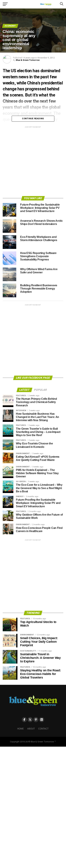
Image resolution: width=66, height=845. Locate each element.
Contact (43, 728)
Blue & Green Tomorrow (28, 60)
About (31, 728)
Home (20, 728)
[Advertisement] (33, 162)
